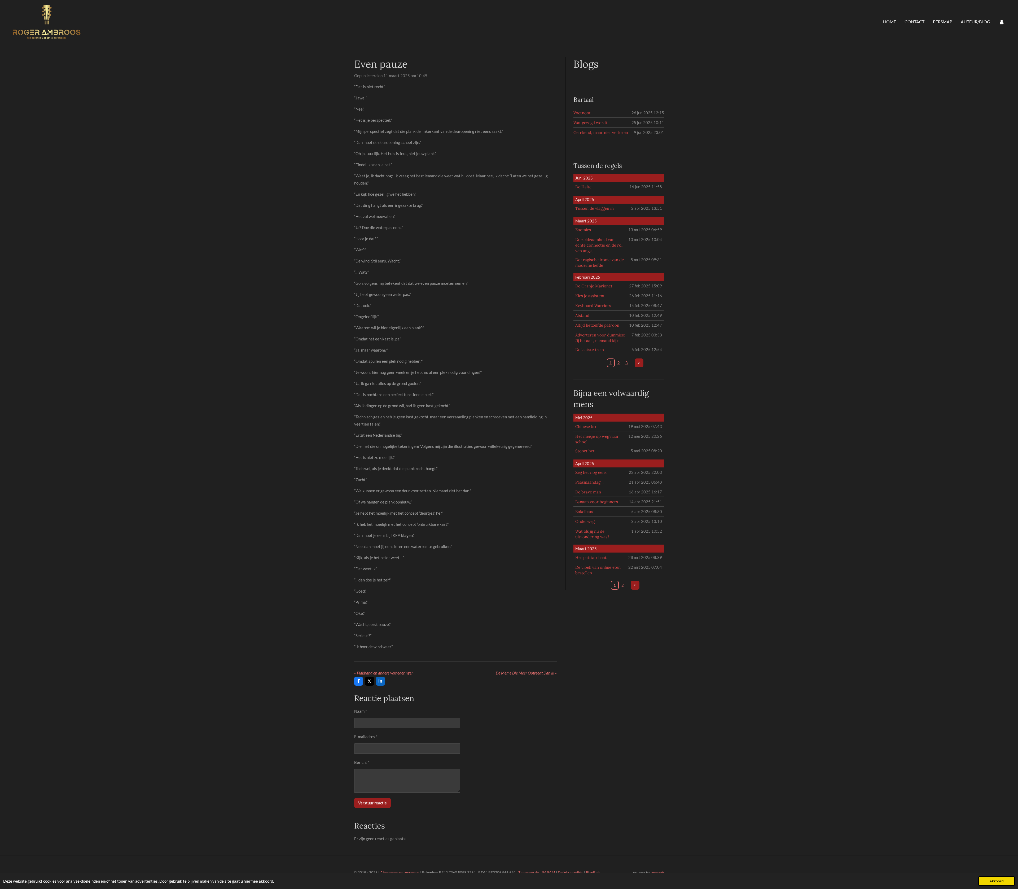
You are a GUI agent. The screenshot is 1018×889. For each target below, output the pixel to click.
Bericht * (362, 762)
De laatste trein (589, 349)
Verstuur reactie (372, 802)
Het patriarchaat (591, 557)
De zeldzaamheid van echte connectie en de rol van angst (598, 245)
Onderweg (585, 521)
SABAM (548, 872)
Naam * (360, 711)
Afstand (582, 315)
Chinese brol (587, 426)
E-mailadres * (366, 736)
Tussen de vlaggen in (594, 208)
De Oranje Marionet (593, 285)
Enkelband (585, 511)
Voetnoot (582, 112)
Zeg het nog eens (591, 472)
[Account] (1001, 22)
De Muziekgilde (570, 872)
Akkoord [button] (996, 881)
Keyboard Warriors (593, 305)
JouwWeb (657, 872)
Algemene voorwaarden (399, 872)
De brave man (588, 491)
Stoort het (585, 450)
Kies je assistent (590, 295)
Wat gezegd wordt (590, 122)
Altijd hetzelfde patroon (597, 325)
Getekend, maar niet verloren (600, 132)
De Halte (583, 186)
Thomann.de (528, 872)
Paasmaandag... (589, 482)
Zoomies (583, 229)
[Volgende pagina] (639, 362)
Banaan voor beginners (596, 501)
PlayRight (594, 872)
